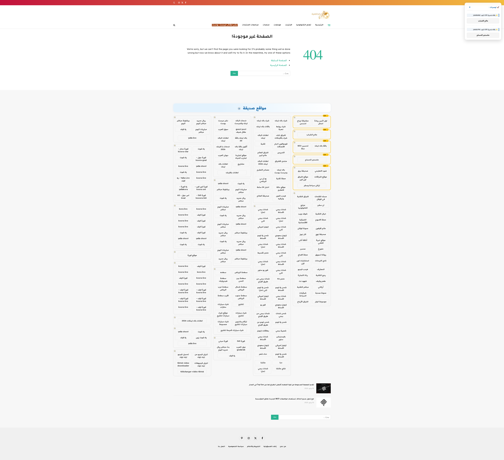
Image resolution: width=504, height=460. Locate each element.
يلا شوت (241, 183)
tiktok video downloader (183, 364)
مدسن (303, 249)
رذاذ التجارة (303, 275)
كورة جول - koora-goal (201, 158)
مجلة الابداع (303, 255)
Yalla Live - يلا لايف (183, 179)
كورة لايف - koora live (201, 291)
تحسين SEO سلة (303, 147)
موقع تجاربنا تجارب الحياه (241, 156)
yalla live (192, 138)
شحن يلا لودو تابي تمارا (263, 288)
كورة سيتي (223, 341)
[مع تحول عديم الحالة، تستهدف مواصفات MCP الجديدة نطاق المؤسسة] (323, 403)
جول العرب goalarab (241, 348)
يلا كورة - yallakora (183, 188)
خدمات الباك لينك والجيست (241, 122)
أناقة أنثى (303, 240)
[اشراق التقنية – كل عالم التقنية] (320, 15)
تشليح (241, 304)
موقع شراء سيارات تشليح (223, 314)
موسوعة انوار (320, 301)
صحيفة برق (303, 171)
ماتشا (263, 362)
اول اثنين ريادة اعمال (320, 122)
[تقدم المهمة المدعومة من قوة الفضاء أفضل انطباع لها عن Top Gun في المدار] (323, 388)
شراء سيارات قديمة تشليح (232, 330)
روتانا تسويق (320, 255)
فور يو (263, 305)
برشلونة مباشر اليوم (183, 122)
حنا (281, 362)
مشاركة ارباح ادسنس (303, 122)
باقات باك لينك (263, 126)
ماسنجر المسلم (312, 160)
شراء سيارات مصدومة (223, 322)
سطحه (223, 272)
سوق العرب (223, 129)
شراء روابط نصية (281, 127)
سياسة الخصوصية (236, 447)
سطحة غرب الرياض (223, 288)
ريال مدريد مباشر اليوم (201, 122)
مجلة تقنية (281, 178)
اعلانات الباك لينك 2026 (263, 162)
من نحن (283, 447)
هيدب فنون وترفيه (281, 197)
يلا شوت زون (201, 337)
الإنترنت (288, 25)
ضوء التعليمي (321, 171)
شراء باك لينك (281, 120)
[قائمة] (329, 25)
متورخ (320, 249)
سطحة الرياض (241, 272)
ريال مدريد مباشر (241, 199)
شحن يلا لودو (281, 322)
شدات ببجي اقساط (281, 210)
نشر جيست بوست (223, 122)
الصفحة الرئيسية (278, 65)
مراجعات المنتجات (250, 25)
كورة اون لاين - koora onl (201, 188)
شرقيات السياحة (302, 294)
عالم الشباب (311, 134)
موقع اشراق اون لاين (303, 178)
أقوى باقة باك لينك (241, 148)
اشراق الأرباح (302, 301)
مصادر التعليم (263, 170)
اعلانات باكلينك (232, 172)
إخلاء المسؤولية (270, 447)
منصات (266, 25)
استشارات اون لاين (303, 262)
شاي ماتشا (281, 368)
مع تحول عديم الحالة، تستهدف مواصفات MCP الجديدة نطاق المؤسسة (284, 399)
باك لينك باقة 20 (241, 139)
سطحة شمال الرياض (241, 288)
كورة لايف (201, 215)
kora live (183, 209)
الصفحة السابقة (279, 60)
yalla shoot (223, 183)
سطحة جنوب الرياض (241, 296)
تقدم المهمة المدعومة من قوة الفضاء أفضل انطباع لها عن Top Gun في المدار (281, 385)
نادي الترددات (320, 260)
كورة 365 (241, 341)
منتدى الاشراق (281, 161)
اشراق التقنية (303, 196)
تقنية (263, 144)
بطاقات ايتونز (263, 331)
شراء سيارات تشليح (240, 314)
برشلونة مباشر (223, 189)
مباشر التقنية (303, 287)
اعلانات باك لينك (223, 165)
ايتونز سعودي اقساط (281, 236)
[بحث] (174, 25)
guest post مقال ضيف (241, 130)
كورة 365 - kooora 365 (201, 196)
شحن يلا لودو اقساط (263, 236)
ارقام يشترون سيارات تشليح (241, 322)
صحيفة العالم (263, 196)
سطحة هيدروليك (223, 279)
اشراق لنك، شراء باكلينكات (281, 136)
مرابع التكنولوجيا (303, 206)
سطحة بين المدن (241, 279)
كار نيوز (303, 234)
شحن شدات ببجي (281, 314)
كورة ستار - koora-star (183, 150)
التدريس (281, 152)
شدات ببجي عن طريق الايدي (263, 280)
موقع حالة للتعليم (280, 188)
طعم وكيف (321, 281)
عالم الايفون (321, 228)
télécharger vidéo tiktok (192, 371)
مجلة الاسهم (320, 220)
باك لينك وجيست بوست (280, 171)
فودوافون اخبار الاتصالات (280, 145)
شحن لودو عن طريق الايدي (263, 323)
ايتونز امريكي (263, 227)
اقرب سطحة (223, 295)
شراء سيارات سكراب (223, 305)
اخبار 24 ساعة (263, 187)
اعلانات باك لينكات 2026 (192, 321)
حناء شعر (263, 354)
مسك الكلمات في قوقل (321, 197)
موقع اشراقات (320, 177)
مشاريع (241, 164)
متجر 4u (281, 279)
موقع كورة (192, 255)
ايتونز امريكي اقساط (263, 297)
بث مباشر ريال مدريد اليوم (223, 348)
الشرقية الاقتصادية (302, 221)
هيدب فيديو (303, 269)
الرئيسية (319, 25)
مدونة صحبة (320, 293)
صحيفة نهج (321, 234)
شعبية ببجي (281, 331)
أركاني (320, 287)
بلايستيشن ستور (280, 338)
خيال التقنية (320, 214)
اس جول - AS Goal (183, 196)
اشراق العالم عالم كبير (263, 153)
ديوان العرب (223, 155)
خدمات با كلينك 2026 (223, 148)
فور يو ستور (263, 270)
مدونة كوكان (303, 228)
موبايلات (277, 25)
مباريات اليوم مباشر (241, 190)
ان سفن (320, 205)
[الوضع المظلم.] (174, 3)
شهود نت (303, 281)
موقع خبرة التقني (321, 241)
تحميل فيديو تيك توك (183, 355)
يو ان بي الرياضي (262, 179)
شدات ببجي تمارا (263, 210)
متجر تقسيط (263, 253)
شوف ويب (302, 214)
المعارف (320, 269)
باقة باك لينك (321, 146)
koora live (183, 166)
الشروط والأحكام (253, 447)
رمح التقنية (321, 275)
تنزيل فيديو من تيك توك (201, 355)
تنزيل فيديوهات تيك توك (201, 364)
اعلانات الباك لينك (263, 136)
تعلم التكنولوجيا (303, 25)
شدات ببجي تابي (263, 219)
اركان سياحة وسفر (312, 185)
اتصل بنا (221, 447)
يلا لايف (232, 355)
